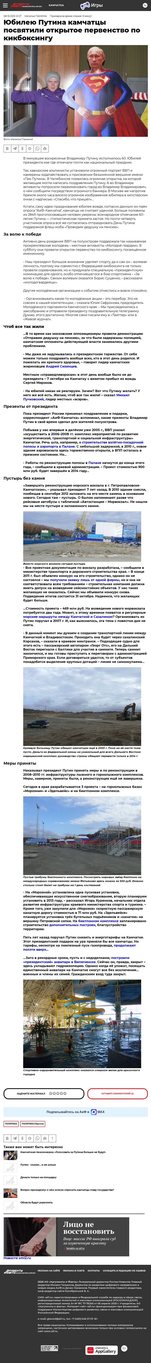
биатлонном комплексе (98, 921)
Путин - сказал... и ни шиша (38, 1164)
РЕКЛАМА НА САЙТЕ (49, 1271)
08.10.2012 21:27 (12, 16)
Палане (94, 463)
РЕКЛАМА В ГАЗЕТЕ (74, 1271)
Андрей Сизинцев (61, 366)
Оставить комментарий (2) (117, 1093)
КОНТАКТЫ (94, 1271)
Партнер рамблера (71, 1348)
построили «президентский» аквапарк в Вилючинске (76, 960)
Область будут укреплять (36, 1202)
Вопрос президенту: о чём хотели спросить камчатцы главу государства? (67, 1189)
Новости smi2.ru (17, 1258)
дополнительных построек (72, 925)
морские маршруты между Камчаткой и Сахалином (68, 617)
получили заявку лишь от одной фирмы (84, 580)
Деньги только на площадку (38, 1177)
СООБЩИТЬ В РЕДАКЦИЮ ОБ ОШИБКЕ (124, 1271)
